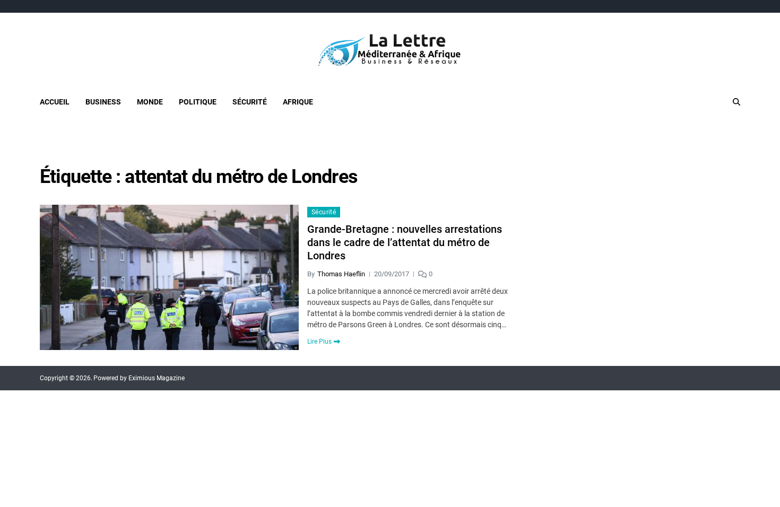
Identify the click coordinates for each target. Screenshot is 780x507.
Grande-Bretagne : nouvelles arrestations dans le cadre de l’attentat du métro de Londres (404, 242)
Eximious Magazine (156, 378)
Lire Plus (319, 341)
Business (103, 102)
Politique (197, 102)
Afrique (298, 102)
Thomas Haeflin (341, 274)
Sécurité (249, 102)
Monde (150, 102)
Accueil (55, 102)
